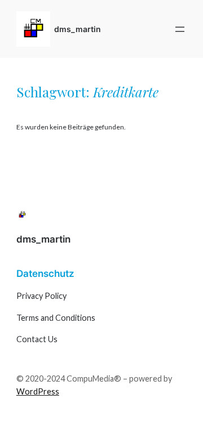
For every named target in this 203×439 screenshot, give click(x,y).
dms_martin (77, 29)
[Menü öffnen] (180, 29)
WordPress (37, 391)
